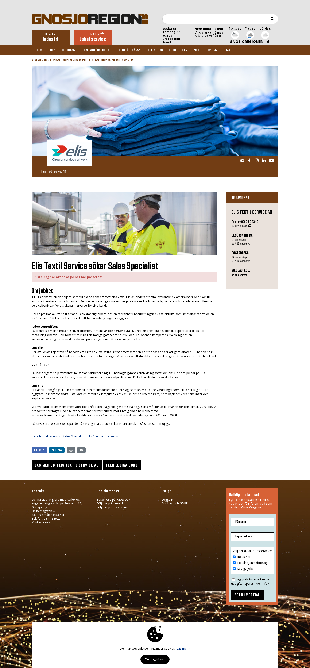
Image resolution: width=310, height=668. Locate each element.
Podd (172, 50)
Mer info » (262, 583)
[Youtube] (271, 160)
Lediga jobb (155, 50)
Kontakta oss (41, 522)
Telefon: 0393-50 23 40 (245, 221)
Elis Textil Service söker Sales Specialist (111, 60)
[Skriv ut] (71, 450)
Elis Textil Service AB (61, 60)
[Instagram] (256, 160)
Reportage (68, 50)
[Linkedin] (263, 160)
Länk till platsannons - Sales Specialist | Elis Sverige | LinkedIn (75, 436)
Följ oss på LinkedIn (110, 503)
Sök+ (52, 50)
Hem (39, 50)
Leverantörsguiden (96, 50)
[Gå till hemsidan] (242, 160)
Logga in (168, 500)
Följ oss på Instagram (112, 507)
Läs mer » (183, 648)
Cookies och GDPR (175, 503)
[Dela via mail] (81, 450)
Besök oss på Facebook (113, 500)
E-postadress (243, 536)
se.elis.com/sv (239, 275)
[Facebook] (249, 160)
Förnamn (240, 521)
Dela (40, 450)
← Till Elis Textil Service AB (50, 171)
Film (185, 50)
